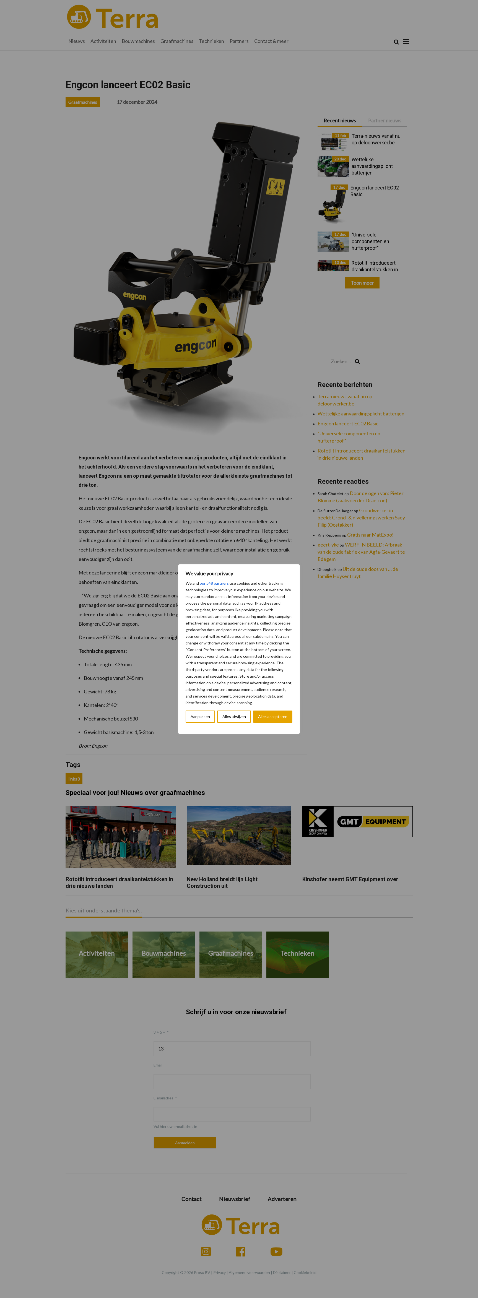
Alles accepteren (272, 716)
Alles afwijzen (234, 716)
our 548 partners (214, 583)
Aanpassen (200, 716)
